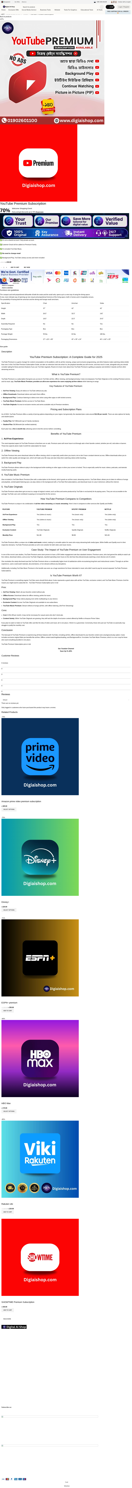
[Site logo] (9, 7)
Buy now (27, 267)
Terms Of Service (6, 1342)
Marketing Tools (6, 1360)
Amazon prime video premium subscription (21, 801)
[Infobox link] (100, 2)
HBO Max (6, 1103)
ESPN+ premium (9, 1002)
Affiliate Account (6, 1394)
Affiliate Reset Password (8, 1398)
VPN (2, 1380)
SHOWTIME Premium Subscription (17, 1302)
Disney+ (5, 902)
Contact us (4, 1338)
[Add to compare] (3, 813)
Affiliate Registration (10, 1391)
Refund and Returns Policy (9, 1345)
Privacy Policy (5, 1335)
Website (3, 1376)
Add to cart (15, 267)
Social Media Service (7, 1363)
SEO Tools (4, 1373)
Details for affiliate (6, 1401)
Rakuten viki (7, 1204)
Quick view (9, 813)
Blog (2, 1383)
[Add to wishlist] (3, 797)
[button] (7, 1011)
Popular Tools (5, 1356)
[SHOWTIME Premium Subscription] (40, 1257)
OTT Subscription (8, 1353)
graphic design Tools (7, 1366)
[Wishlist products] (102, 7)
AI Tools (3, 1370)
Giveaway (4, 1404)
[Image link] (14, 1326)
